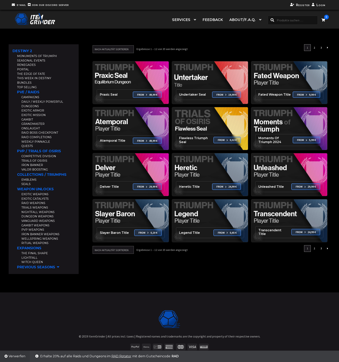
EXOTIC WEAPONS (34, 194)
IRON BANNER (32, 165)
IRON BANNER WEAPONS (40, 234)
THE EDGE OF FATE (31, 74)
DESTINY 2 (22, 51)
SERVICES (181, 20)
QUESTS (27, 146)
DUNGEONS (30, 106)
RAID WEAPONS (33, 203)
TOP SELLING (27, 87)
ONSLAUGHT (30, 128)
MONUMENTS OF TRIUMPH (37, 56)
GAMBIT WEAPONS (35, 225)
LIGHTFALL (29, 257)
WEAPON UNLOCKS (35, 189)
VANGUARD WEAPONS (38, 221)
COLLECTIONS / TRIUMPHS (42, 174)
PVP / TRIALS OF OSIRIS (39, 151)
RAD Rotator (121, 356)
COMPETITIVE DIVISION (38, 156)
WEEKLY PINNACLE (35, 141)
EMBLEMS (28, 179)
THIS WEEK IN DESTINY (34, 78)
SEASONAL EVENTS (31, 60)
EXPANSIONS (29, 248)
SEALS (26, 184)
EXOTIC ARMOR (32, 110)
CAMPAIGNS (30, 97)
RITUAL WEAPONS (34, 243)
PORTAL (23, 69)
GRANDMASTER (33, 124)
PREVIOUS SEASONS (36, 267)
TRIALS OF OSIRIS (34, 160)
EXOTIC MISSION (33, 115)
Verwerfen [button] (17, 356)
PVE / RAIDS (28, 92)
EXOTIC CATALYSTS (35, 199)
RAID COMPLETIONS (36, 137)
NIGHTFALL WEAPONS (38, 212)
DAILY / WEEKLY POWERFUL (42, 101)
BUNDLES (24, 82)
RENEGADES (26, 65)
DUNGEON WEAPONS (37, 216)
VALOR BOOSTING (34, 169)
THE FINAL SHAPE (34, 253)
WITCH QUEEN (32, 262)
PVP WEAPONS (32, 229)
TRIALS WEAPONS (34, 207)
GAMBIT (27, 119)
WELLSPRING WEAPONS (39, 238)
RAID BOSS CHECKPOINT (39, 132)
